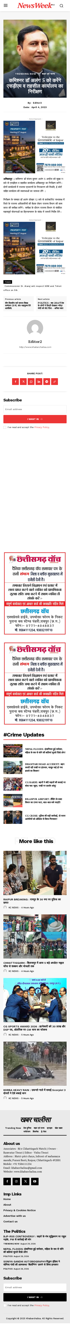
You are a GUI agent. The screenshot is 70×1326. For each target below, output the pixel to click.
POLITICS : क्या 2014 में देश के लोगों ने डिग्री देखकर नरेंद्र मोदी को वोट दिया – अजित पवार (51, 306)
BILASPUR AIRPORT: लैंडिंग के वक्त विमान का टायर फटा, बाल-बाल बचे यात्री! (43, 800)
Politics (7, 1256)
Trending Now (25, 74)
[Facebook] (15, 381)
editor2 (37, 102)
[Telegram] (46, 381)
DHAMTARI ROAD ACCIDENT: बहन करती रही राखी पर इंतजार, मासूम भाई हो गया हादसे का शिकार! (44, 767)
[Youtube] (35, 1181)
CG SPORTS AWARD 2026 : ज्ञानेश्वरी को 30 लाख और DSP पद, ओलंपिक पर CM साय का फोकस (34, 1028)
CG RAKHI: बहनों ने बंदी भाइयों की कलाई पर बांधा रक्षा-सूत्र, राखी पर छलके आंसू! (45, 784)
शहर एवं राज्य (48, 74)
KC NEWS (13, 907)
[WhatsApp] (31, 381)
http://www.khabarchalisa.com (35, 347)
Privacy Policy (41, 427)
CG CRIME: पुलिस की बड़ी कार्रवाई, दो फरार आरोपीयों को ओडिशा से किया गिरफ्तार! (45, 817)
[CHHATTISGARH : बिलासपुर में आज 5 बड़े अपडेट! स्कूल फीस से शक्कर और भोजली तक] (35, 936)
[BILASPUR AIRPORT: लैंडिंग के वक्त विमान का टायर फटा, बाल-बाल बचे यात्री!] (12, 800)
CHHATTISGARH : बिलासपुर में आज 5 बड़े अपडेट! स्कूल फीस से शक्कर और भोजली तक (33, 964)
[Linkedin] (39, 381)
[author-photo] (5, 907)
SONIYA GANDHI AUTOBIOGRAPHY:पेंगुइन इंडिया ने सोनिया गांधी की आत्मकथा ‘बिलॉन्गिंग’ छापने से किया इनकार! (31, 1263)
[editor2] (35, 328)
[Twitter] (23, 381)
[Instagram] (16, 1181)
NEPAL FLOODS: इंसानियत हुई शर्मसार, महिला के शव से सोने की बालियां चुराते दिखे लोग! (45, 750)
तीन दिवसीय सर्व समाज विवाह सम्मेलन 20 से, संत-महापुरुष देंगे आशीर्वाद (18, 306)
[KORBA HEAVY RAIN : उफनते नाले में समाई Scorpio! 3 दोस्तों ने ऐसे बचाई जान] (35, 1064)
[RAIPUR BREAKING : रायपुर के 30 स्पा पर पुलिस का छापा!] (35, 873)
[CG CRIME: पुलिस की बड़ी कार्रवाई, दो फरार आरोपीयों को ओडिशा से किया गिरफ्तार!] (12, 817)
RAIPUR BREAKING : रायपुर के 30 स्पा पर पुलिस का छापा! (32, 901)
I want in (33, 419)
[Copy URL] (54, 381)
